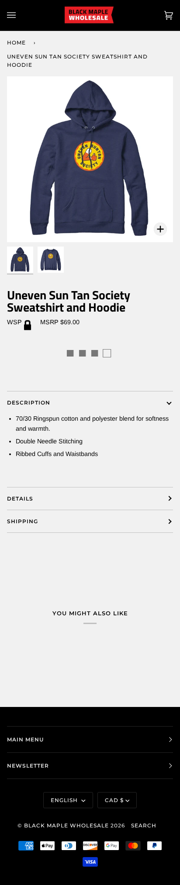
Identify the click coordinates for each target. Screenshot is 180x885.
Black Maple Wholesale (66, 825)
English (65, 800)
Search (143, 825)
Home (16, 42)
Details (20, 498)
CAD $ (114, 800)
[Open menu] (20, 15)
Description (28, 402)
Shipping (22, 521)
